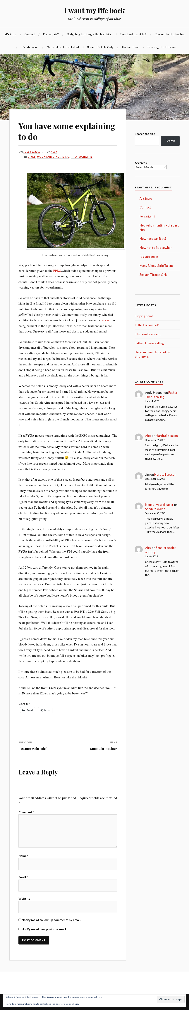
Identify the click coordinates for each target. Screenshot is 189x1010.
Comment (26, 812)
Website (24, 898)
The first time (130, 47)
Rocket (106, 320)
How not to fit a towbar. (170, 34)
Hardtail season (167, 436)
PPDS (57, 270)
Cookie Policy (72, 1003)
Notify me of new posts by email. (44, 929)
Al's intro (146, 198)
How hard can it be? (133, 34)
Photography (81, 156)
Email (23, 877)
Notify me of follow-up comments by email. (51, 919)
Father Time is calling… (150, 343)
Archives (141, 162)
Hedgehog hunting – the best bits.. (89, 34)
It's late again (149, 257)
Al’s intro (10, 34)
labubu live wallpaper (159, 505)
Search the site (145, 133)
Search (170, 141)
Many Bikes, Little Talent (63, 47)
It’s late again (30, 47)
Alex (54, 151)
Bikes (32, 156)
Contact (30, 34)
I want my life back (94, 10)
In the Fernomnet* (147, 325)
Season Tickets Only (100, 47)
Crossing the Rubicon (161, 47)
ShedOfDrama (155, 509)
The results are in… (148, 334)
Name (23, 855)
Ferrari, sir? (51, 34)
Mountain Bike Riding (53, 156)
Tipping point (144, 316)
